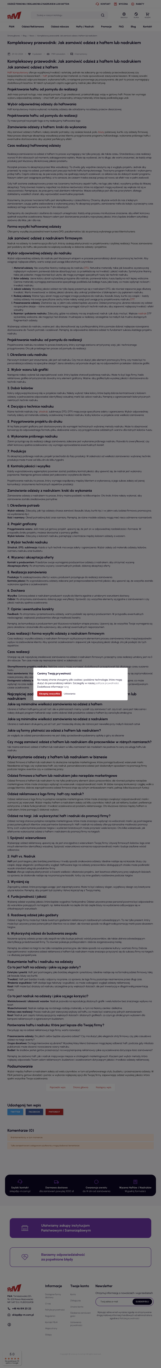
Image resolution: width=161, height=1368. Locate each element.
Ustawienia (69, 693)
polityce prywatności (107, 683)
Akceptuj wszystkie (49, 693)
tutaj (66, 686)
